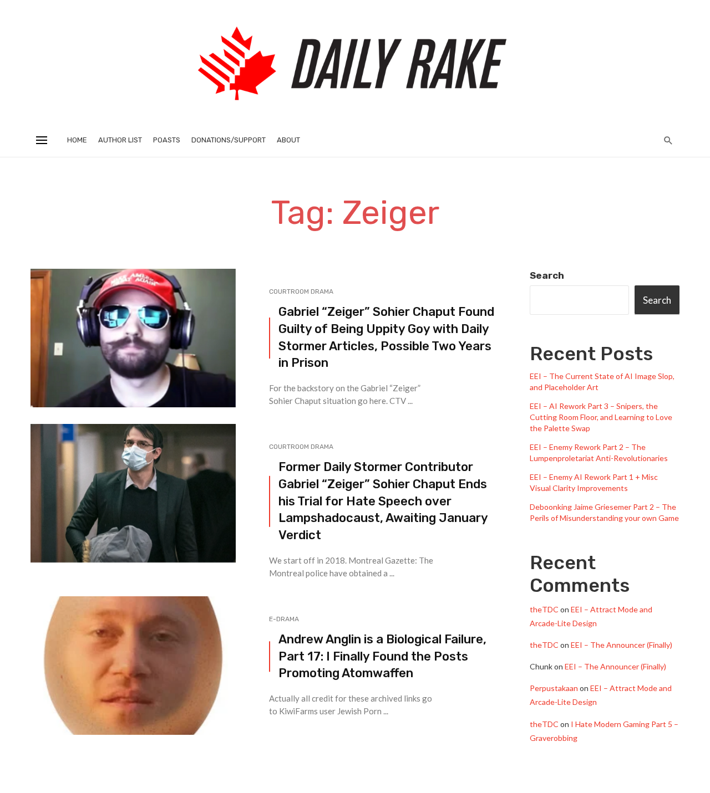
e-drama (284, 619)
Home (77, 140)
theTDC (544, 609)
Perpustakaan (554, 688)
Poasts (166, 140)
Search (547, 275)
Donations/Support (228, 140)
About (288, 140)
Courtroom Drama (301, 291)
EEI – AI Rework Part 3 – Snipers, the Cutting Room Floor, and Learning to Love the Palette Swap (601, 417)
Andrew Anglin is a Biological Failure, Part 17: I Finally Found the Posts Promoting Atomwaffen (382, 656)
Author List (120, 140)
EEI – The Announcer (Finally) (621, 644)
